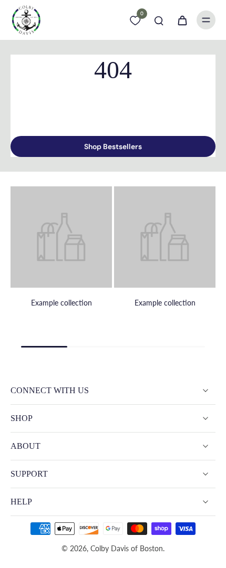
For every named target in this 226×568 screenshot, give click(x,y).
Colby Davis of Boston (126, 548)
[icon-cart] (181, 19)
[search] (158, 19)
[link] (61, 258)
